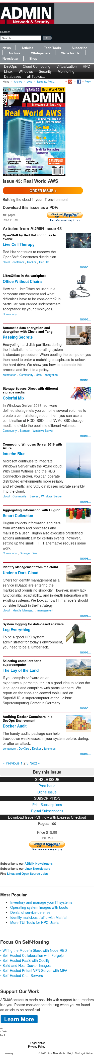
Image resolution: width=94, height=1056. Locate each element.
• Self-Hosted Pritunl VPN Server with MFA (33, 970)
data (39, 375)
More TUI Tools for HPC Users (34, 922)
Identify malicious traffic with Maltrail (38, 917)
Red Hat (44, 262)
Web (35, 553)
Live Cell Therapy (19, 244)
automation (9, 375)
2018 (29, 81)
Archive (14, 53)
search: (5, 32)
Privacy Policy (36, 1046)
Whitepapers (40, 53)
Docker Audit (15, 726)
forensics (50, 748)
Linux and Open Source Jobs (27, 873)
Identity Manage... (23, 610)
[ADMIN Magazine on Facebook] (78, 81)
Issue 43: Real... (46, 81)
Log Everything (16, 629)
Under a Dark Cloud (20, 572)
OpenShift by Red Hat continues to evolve (29, 237)
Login (87, 81)
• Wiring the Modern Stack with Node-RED (33, 950)
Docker (31, 262)
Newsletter (11, 58)
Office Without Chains (23, 281)
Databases (12, 76)
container (18, 262)
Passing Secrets (18, 337)
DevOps (24, 748)
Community (10, 314)
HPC (86, 66)
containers (9, 748)
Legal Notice (37, 1043)
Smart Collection (18, 515)
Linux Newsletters (37, 868)
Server (34, 496)
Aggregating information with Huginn (31, 510)
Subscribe (79, 48)
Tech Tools (52, 48)
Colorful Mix (14, 398)
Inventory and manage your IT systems (41, 902)
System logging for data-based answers (33, 624)
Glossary (9, 1053)
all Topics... (36, 76)
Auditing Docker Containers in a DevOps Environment (27, 718)
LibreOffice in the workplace (24, 275)
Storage (25, 430)
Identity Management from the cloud (30, 567)
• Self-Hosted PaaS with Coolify (25, 960)
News (7, 48)
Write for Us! (70, 53)
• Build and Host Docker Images (25, 965)
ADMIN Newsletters (39, 863)
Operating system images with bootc (39, 907)
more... (85, 266)
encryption (51, 375)
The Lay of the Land (21, 670)
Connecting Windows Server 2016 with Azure (32, 446)
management (45, 610)
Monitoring (66, 71)
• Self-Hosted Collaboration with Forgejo (32, 955)
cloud (6, 262)
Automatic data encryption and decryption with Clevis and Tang (28, 329)
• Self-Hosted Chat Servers (21, 975)
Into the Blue (14, 453)
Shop (33, 58)
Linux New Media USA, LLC (62, 1053)
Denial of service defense (30, 912)
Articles (27, 48)
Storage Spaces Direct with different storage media (30, 390)
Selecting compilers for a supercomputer (22, 663)
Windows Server (43, 430)
